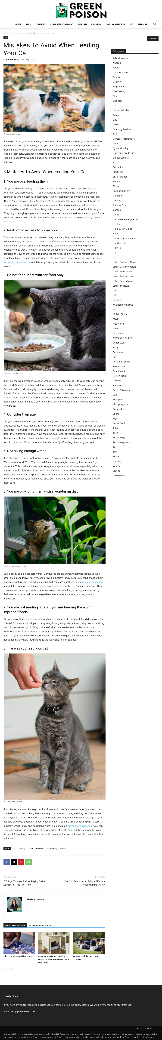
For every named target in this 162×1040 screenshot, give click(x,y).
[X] (14, 862)
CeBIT (116, 124)
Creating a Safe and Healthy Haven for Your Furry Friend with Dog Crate (53, 959)
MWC (115, 318)
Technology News (122, 442)
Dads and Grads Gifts (124, 152)
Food (30, 848)
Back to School (120, 72)
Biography (118, 86)
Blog (115, 96)
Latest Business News (124, 262)
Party (115, 347)
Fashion (96, 24)
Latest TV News (121, 285)
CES (115, 133)
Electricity (118, 171)
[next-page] (10, 969)
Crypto (116, 143)
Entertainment (120, 176)
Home (18, 24)
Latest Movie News (123, 271)
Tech (28, 24)
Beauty (116, 77)
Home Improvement (62, 24)
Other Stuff (119, 342)
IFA (114, 252)
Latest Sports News (123, 280)
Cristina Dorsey (12, 59)
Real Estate (119, 366)
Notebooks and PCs (123, 337)
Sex (115, 394)
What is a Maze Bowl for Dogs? (18, 956)
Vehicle (117, 465)
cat (14, 848)
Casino (116, 115)
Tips (115, 446)
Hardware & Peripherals (125, 219)
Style (115, 418)
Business (117, 100)
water (62, 848)
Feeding (22, 848)
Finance (117, 186)
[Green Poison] (81, 10)
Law (115, 290)
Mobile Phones (121, 314)
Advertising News (122, 58)
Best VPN (117, 81)
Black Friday (119, 91)
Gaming (40, 24)
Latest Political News (124, 276)
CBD (115, 119)
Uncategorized (120, 461)
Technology (119, 437)
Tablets (116, 427)
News (116, 328)
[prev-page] (5, 969)
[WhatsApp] (28, 862)
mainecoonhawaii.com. (80, 825)
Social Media (119, 409)
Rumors (117, 385)
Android (117, 62)
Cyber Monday (120, 148)
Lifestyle (117, 299)
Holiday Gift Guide (122, 228)
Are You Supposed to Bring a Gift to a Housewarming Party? (85, 883)
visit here (8, 221)
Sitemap (142, 24)
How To (117, 247)
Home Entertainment (124, 238)
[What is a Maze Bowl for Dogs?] (19, 943)
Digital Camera (121, 157)
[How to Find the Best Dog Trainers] (89, 943)
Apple (116, 67)
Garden (117, 209)
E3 (114, 162)
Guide (116, 214)
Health (82, 24)
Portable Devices (122, 361)
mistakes (40, 848)
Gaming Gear (120, 205)
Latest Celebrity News (124, 266)
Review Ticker (120, 375)
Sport (116, 413)
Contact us (137, 1028)
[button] (155, 24)
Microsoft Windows (123, 304)
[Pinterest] (21, 862)
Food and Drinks (121, 190)
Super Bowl (119, 423)
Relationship (119, 371)
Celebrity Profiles (122, 129)
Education (118, 167)
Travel (116, 456)
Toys (115, 451)
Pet (131, 24)
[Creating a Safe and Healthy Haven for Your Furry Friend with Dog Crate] (54, 943)
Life (115, 295)
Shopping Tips (120, 404)
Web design (119, 475)
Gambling (118, 195)
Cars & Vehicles (115, 24)
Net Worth (118, 323)
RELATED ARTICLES (15, 925)
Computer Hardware (124, 138)
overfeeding (52, 848)
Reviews (117, 380)
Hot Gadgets (119, 243)
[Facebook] (6, 862)
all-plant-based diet (92, 581)
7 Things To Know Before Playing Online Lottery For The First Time (24, 883)
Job (114, 257)
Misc (115, 309)
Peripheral (118, 352)
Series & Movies (121, 390)
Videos (116, 470)
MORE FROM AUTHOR (40, 925)
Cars (115, 105)
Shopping (118, 399)
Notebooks (118, 333)
